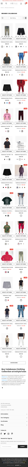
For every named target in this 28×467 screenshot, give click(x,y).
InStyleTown (4, 377)
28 (2, 36)
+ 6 (11, 36)
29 (4, 36)
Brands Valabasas (9, 7)
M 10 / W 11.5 (21, 143)
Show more (14, 362)
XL (8, 177)
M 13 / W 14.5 (21, 149)
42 (24, 64)
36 (23, 233)
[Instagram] (8, 433)
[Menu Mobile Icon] (2, 3)
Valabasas (4, 380)
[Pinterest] (12, 433)
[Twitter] (4, 433)
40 (21, 121)
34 (23, 36)
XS (3, 64)
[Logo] (14, 3)
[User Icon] (21, 3)
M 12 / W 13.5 (21, 147)
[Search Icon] (7, 3)
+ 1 (25, 233)
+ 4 (25, 36)
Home (2, 7)
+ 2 (10, 64)
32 (9, 36)
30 (6, 36)
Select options (7, 38)
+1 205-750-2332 (10, 409)
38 (22, 64)
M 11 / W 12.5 (21, 145)
